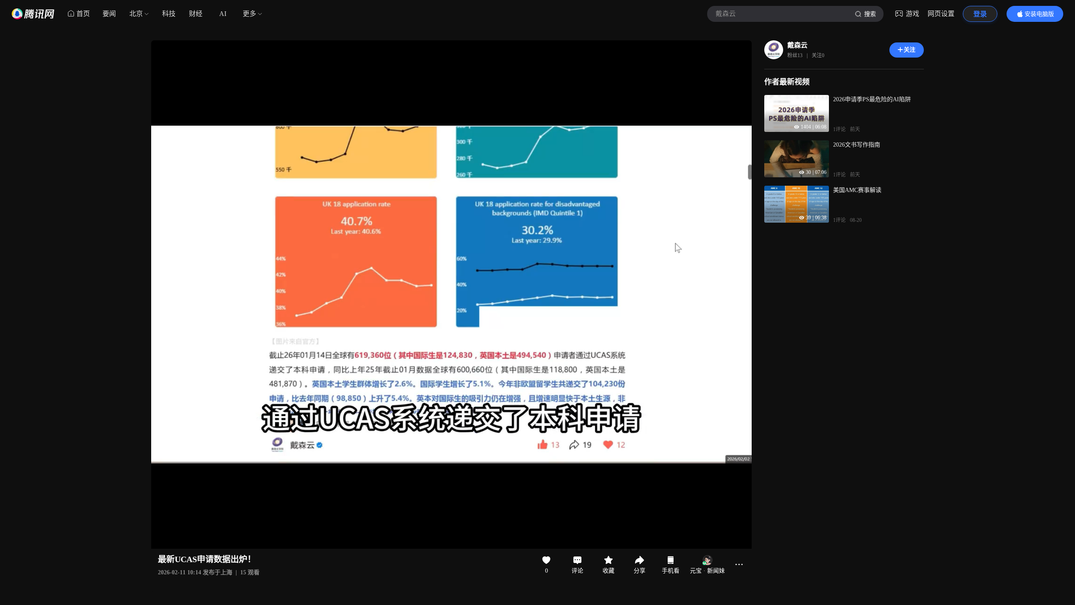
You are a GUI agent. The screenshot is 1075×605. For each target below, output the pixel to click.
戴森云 (797, 45)
